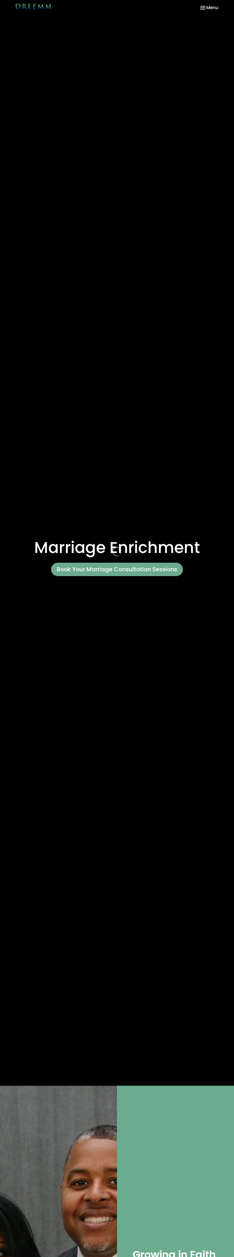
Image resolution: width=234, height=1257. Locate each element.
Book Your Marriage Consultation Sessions (117, 569)
